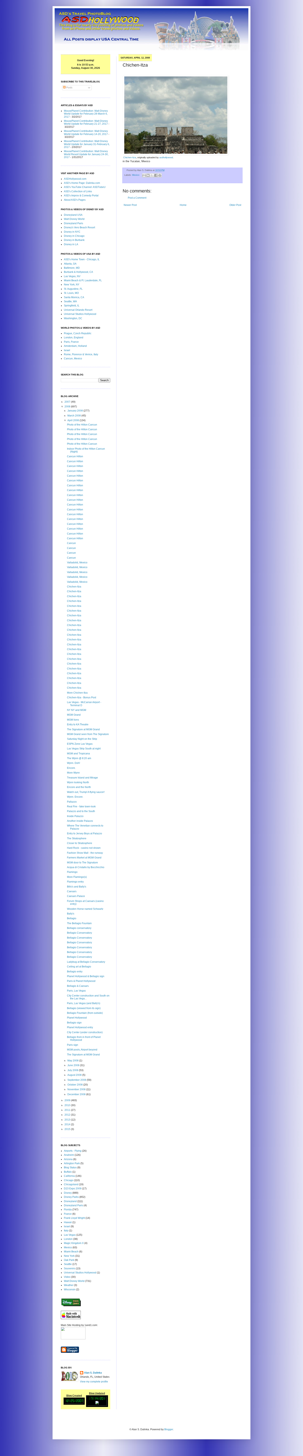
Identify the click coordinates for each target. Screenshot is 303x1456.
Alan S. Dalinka (93, 1372)
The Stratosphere (76, 838)
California (69, 1176)
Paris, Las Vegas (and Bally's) (83, 1003)
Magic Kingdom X (74, 1243)
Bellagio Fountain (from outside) (85, 1013)
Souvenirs (69, 1268)
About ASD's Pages (75, 199)
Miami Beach (71, 1251)
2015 (68, 1129)
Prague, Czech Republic (77, 333)
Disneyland (70, 1201)
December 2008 (76, 1094)
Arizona (68, 1159)
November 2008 (76, 1089)
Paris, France (71, 341)
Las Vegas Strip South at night (84, 748)
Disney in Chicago (74, 235)
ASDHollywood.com (75, 178)
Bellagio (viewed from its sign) (84, 1008)
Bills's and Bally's (76, 886)
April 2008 (73, 420)
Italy (66, 1230)
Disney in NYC (72, 231)
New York (69, 1255)
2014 (68, 1124)
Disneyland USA (73, 214)
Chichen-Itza (129, 157)
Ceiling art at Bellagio (79, 966)
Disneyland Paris (73, 223)
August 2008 (74, 1075)
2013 (68, 1119)
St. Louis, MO (71, 293)
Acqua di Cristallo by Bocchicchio (85, 867)
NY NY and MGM (76, 710)
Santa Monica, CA (74, 297)
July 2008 (73, 1070)
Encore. (71, 768)
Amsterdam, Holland (75, 346)
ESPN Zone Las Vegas (80, 743)
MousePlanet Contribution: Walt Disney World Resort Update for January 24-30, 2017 (86, 154)
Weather (68, 1285)
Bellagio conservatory (79, 928)
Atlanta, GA (70, 263)
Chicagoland (71, 1184)
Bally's (70, 913)
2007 (68, 401)
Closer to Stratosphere (79, 843)
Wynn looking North (78, 782)
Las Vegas (70, 1234)
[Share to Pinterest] (160, 175)
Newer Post (130, 205)
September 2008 (77, 1080)
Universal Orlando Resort (78, 309)
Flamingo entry (75, 881)
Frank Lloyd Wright (74, 1218)
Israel (67, 350)
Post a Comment (137, 197)
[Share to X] (152, 175)
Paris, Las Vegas (76, 990)
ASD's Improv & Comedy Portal (81, 195)
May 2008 (73, 1060)
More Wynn (73, 772)
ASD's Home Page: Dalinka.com (82, 183)
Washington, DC (73, 318)
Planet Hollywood (77, 1017)
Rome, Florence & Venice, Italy (81, 354)
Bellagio (71, 918)
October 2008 (75, 1084)
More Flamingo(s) (77, 877)
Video (67, 1276)
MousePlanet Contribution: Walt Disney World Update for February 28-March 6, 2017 (86, 113)
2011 (68, 1110)
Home (183, 205)
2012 (68, 1114)
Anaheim (69, 1155)
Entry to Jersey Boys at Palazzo (84, 833)
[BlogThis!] (148, 175)
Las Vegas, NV (72, 276)
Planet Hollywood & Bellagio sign (85, 976)
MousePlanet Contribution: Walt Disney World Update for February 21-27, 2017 (86, 122)
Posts (69, 87)
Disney (68, 1192)
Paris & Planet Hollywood (81, 981)
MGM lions (73, 719)
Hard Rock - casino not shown (84, 847)
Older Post (235, 205)
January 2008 (75, 410)
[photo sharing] (175, 153)
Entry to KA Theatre (77, 724)
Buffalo (68, 1171)
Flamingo (72, 872)
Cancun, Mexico (73, 358)
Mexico (135, 175)
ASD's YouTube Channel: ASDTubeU (85, 187)
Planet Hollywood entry (80, 1027)
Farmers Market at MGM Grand (84, 857)
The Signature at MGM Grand (83, 729)
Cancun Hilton (75, 456)
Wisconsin (69, 1289)
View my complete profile (94, 1381)
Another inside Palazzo (80, 820)
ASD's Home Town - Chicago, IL (82, 259)
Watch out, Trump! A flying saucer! (86, 792)
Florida (68, 1209)
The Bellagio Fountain (79, 923)
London (68, 1239)
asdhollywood (166, 157)
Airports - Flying (72, 1150)
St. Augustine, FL (73, 288)
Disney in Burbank (74, 240)
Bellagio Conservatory (79, 932)
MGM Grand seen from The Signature (88, 734)
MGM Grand (74, 714)
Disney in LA (71, 244)
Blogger (168, 1429)
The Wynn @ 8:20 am (79, 758)
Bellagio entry (74, 971)
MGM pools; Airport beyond (82, 1049)
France (68, 1213)
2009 (68, 1100)
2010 (68, 1105)
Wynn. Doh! (73, 763)
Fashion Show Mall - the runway (85, 852)
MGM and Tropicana (78, 753)
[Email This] (144, 175)
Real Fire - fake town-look (81, 806)
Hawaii (68, 1222)
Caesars (71, 891)
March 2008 (74, 415)
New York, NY (71, 284)
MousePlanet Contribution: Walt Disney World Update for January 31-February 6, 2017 (87, 144)
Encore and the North (79, 787)
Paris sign (72, 1044)
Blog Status (70, 1167)
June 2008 (73, 1065)
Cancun (71, 543)
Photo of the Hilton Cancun (82, 424)
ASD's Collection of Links (78, 191)
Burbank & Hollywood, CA (78, 272)
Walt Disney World (74, 219)
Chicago (68, 1180)
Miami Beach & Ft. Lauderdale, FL (83, 280)
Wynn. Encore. (75, 796)
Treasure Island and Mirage (82, 777)
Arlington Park (72, 1163)
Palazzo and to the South (81, 811)
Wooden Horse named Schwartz (85, 908)
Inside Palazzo (75, 816)
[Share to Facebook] (156, 175)
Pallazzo (72, 801)
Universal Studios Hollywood (80, 314)
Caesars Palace (76, 896)
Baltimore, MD (72, 267)
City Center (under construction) (85, 1032)
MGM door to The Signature (82, 862)
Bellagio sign (74, 1022)
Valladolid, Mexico (77, 562)
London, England (73, 337)
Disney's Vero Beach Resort (79, 227)
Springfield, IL (71, 305)
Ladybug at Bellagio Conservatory (86, 961)
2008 (68, 406)
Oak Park (69, 1260)
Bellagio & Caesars (78, 986)
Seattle (68, 1264)
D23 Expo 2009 (72, 1188)
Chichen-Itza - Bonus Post (81, 697)
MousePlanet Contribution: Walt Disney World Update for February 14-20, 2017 (86, 132)
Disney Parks (71, 1197)
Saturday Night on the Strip (82, 738)
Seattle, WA (70, 301)
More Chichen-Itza (77, 692)
